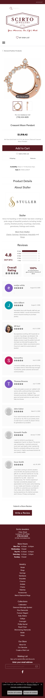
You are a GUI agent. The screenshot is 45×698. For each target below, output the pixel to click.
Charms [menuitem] (22, 581)
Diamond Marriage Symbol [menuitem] (22, 607)
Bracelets (32, 234)
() (39, 251)
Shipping (12, 158)
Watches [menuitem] (23, 589)
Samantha (18, 357)
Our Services (22, 647)
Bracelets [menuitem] (22, 578)
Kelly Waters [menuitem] (22, 615)
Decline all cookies (14, 692)
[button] (39, 2)
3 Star (19, 256)
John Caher (19, 408)
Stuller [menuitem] (22, 632)
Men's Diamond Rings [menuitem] (22, 595)
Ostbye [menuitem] (22, 618)
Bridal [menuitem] (23, 567)
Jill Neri (17, 326)
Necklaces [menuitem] (22, 575)
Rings (22, 237)
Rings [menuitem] (23, 570)
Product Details (22, 181)
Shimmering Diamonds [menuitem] (22, 629)
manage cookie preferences (20, 687)
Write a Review (22, 512)
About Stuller (23, 187)
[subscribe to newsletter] (37, 666)
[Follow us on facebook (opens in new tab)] (22, 671)
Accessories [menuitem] (22, 592)
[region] (22, 78)
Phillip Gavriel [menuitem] (22, 624)
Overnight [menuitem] (22, 621)
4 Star (19, 253)
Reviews (22, 245)
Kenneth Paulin (20, 432)
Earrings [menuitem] (23, 573)
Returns (32, 158)
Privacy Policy (32, 684)
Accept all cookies (30, 692)
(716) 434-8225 (22, 117)
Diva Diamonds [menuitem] (22, 610)
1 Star (19, 260)
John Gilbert (19, 302)
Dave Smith (19, 462)
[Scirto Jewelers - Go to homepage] (22, 23)
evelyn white (19, 285)
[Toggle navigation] (3, 42)
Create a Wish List (22, 650)
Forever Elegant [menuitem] (22, 613)
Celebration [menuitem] (22, 604)
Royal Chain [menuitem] (22, 627)
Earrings (15, 234)
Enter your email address (22, 662)
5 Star (19, 251)
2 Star (19, 258)
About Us (22, 644)
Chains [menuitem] (22, 587)
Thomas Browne (21, 381)
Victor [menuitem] (22, 635)
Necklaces (23, 234)
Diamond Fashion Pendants (13, 51)
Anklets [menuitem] (22, 584)
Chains (8, 234)
